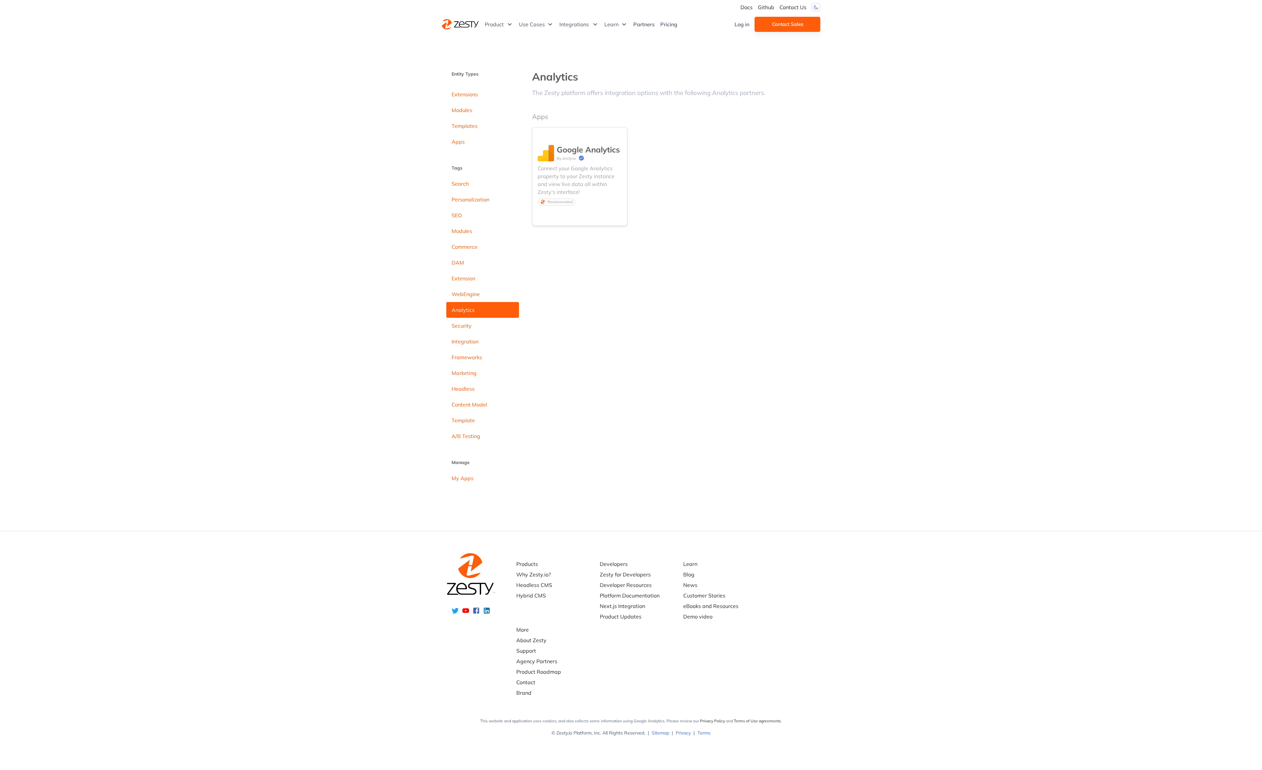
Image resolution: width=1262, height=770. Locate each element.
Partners (644, 24)
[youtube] (466, 612)
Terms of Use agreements (757, 720)
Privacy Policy (712, 720)
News (690, 585)
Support (526, 650)
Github (766, 7)
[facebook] (476, 612)
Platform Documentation (630, 595)
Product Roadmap (538, 671)
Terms (704, 733)
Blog (688, 574)
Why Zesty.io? (533, 574)
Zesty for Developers (625, 574)
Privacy (683, 733)
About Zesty (531, 640)
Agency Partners (536, 661)
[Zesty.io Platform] (460, 24)
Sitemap (660, 733)
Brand (523, 692)
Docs (746, 7)
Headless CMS (534, 585)
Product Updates (621, 616)
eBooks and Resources (710, 606)
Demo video (698, 616)
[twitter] (455, 612)
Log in (742, 24)
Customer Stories (704, 595)
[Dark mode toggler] (816, 7)
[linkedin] (487, 612)
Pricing (668, 24)
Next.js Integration (622, 606)
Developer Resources (626, 585)
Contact (525, 682)
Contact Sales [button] (787, 24)
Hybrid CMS (531, 595)
